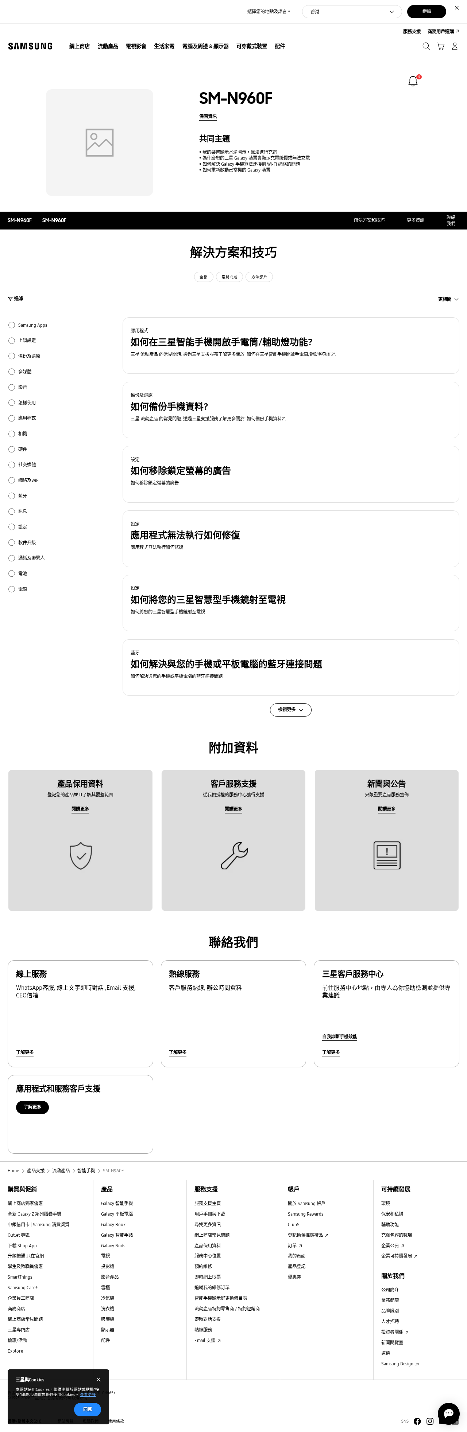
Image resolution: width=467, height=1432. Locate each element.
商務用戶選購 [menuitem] (441, 31)
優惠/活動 (17, 1340)
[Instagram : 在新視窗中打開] (430, 1421)
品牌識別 (390, 1311)
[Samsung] (30, 46)
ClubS (294, 1224)
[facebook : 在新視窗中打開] (417, 1421)
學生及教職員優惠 (25, 1266)
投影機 (107, 1266)
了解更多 (25, 1052)
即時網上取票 (207, 1277)
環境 (385, 1203)
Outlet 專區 (19, 1235)
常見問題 (229, 277)
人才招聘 (390, 1321)
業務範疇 (390, 1300)
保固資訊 (208, 116)
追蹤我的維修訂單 (211, 1287)
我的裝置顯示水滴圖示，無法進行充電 (239, 152)
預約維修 (203, 1266)
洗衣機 (107, 1308)
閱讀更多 (80, 809)
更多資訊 (415, 220)
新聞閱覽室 (392, 1342)
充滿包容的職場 (396, 1235)
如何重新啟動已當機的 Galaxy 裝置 (236, 170)
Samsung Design (397, 1363)
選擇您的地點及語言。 (269, 11)
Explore (15, 1351)
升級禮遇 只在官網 (26, 1256)
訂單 (293, 1245)
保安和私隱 (392, 1214)
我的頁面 (296, 1256)
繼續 (426, 11)
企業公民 (390, 1245)
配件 (105, 1340)
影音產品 (110, 1277)
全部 (204, 277)
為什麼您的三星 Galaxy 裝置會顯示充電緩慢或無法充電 (256, 158)
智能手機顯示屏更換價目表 (220, 1298)
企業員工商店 (21, 1298)
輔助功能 (390, 1224)
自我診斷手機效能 (339, 1036)
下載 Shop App (22, 1245)
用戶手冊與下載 (209, 1214)
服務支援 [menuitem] (412, 31)
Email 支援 (205, 1340)
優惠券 (294, 1277)
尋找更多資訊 (207, 1224)
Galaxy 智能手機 (117, 1203)
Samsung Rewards (305, 1214)
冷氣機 (107, 1298)
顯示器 (107, 1330)
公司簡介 (390, 1289)
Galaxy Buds (113, 1245)
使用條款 (116, 1421)
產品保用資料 (207, 1245)
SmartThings (20, 1277)
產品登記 (296, 1266)
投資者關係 (392, 1332)
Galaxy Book (113, 1224)
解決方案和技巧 (369, 220)
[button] (291, 345)
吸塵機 (107, 1319)
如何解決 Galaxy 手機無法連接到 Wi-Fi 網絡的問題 (251, 164)
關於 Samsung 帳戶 (306, 1203)
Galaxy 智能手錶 (117, 1235)
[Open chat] (449, 1414)
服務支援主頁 (207, 1203)
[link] (413, 81)
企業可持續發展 (397, 1256)
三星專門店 (19, 1330)
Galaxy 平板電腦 (117, 1214)
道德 (385, 1353)
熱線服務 (203, 1330)
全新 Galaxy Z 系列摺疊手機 (34, 1214)
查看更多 (88, 1394)
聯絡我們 (451, 220)
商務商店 (16, 1308)
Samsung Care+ (23, 1287)
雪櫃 (105, 1287)
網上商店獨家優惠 (25, 1203)
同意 (87, 1409)
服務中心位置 (207, 1256)
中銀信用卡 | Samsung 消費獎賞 (38, 1224)
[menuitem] (80, 46)
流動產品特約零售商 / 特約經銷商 (227, 1308)
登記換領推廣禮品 (306, 1235)
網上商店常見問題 (25, 1319)
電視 (105, 1256)
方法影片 (259, 277)
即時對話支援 (207, 1319)
